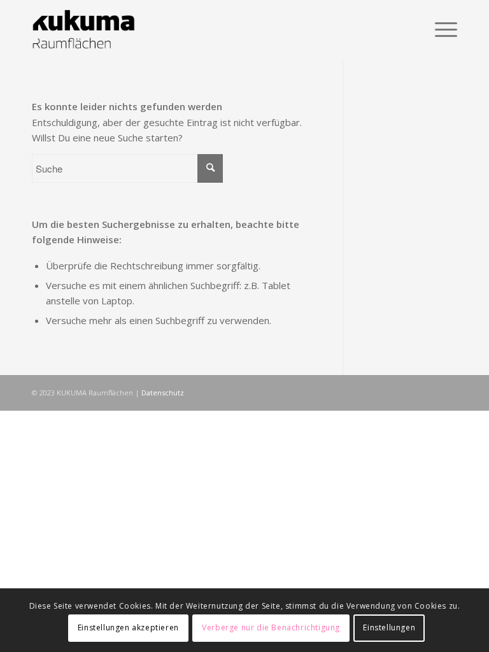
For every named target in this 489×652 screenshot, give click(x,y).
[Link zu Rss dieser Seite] (428, 391)
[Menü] (439, 29)
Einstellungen (389, 627)
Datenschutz (162, 392)
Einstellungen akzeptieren (128, 627)
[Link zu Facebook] (447, 391)
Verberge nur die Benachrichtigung (271, 627)
